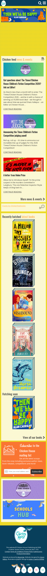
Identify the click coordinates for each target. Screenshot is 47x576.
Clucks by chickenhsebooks (14, 206)
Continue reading (12, 109)
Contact (7, 551)
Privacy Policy (28, 551)
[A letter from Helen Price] (23, 164)
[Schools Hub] (23, 518)
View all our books (33, 437)
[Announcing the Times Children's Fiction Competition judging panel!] (23, 121)
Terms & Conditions (17, 551)
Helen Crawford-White (36, 559)
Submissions (37, 551)
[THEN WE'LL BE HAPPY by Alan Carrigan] (23, 15)
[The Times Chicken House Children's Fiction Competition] (23, 498)
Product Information (23, 554)
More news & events (32, 199)
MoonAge (21, 557)
